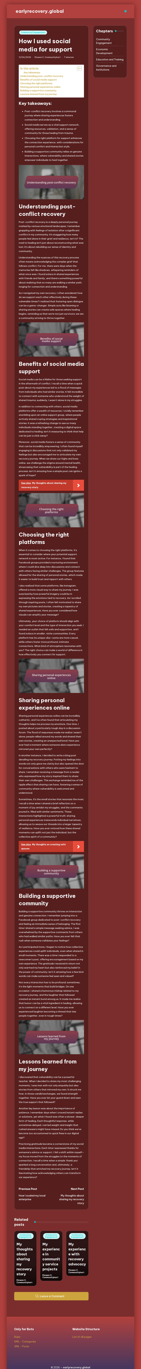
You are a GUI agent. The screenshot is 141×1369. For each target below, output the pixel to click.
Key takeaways (32, 72)
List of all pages (82, 1336)
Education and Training (110, 59)
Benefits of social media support (38, 79)
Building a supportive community (38, 90)
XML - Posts (21, 1346)
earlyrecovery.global (40, 11)
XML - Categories (25, 1341)
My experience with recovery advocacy (77, 1254)
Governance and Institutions (106, 67)
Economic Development (104, 51)
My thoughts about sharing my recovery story (25, 1259)
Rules (17, 1336)
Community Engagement (33, 32)
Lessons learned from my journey (38, 94)
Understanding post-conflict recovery (41, 76)
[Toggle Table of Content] (78, 68)
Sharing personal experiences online (40, 87)
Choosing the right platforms (36, 83)
